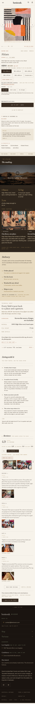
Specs (21, 154)
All (4, 451)
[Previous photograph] (3, 25)
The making (4, 154)
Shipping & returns (8, 692)
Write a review (26, 587)
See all (7, 458)
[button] (28, 2)
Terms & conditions (24, 692)
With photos (13, 451)
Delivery (13, 154)
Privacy (4, 696)
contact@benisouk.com (12, 622)
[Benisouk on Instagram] (4, 685)
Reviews (30, 154)
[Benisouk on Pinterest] (8, 685)
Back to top (18, 607)
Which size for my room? (8, 84)
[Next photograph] (32, 25)
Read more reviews (12, 587)
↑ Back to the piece (10, 600)
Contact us (21, 696)
